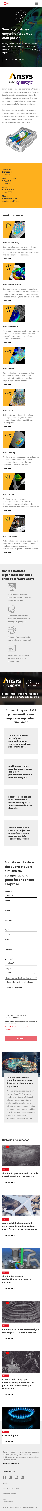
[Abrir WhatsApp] (36, 1505)
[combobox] (21, 895)
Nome (7, 901)
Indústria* (9, 959)
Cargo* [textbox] (9, 972)
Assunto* (8, 891)
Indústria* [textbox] (10, 963)
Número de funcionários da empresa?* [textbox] (20, 982)
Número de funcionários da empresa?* (21, 978)
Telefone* (9, 920)
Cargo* (8, 968)
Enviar (21, 1038)
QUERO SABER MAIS (15, 59)
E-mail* (8, 910)
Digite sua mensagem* (14, 987)
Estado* (8, 939)
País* (7, 930)
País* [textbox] (8, 934)
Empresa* (9, 949)
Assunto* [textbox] (10, 895)
